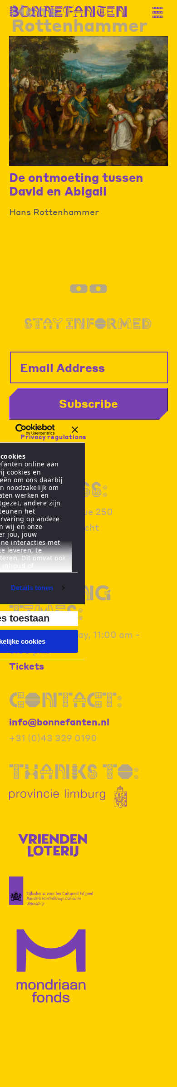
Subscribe (88, 403)
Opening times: (60, 602)
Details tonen (32, 588)
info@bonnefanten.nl (59, 722)
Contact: (66, 700)
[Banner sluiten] (75, 429)
